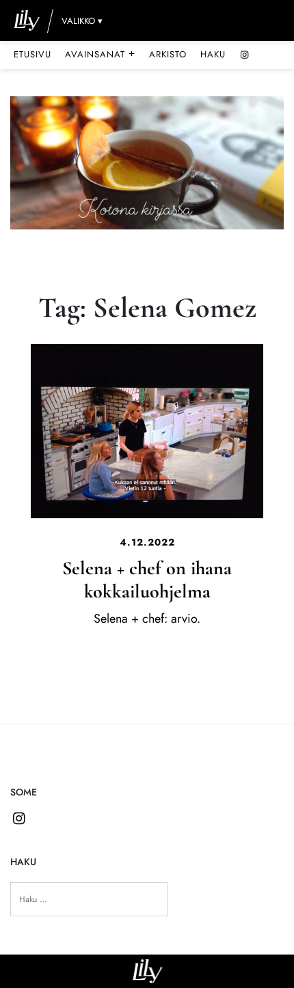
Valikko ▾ (82, 20)
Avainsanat (100, 54)
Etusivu (32, 54)
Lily (147, 971)
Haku (213, 54)
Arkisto (168, 54)
